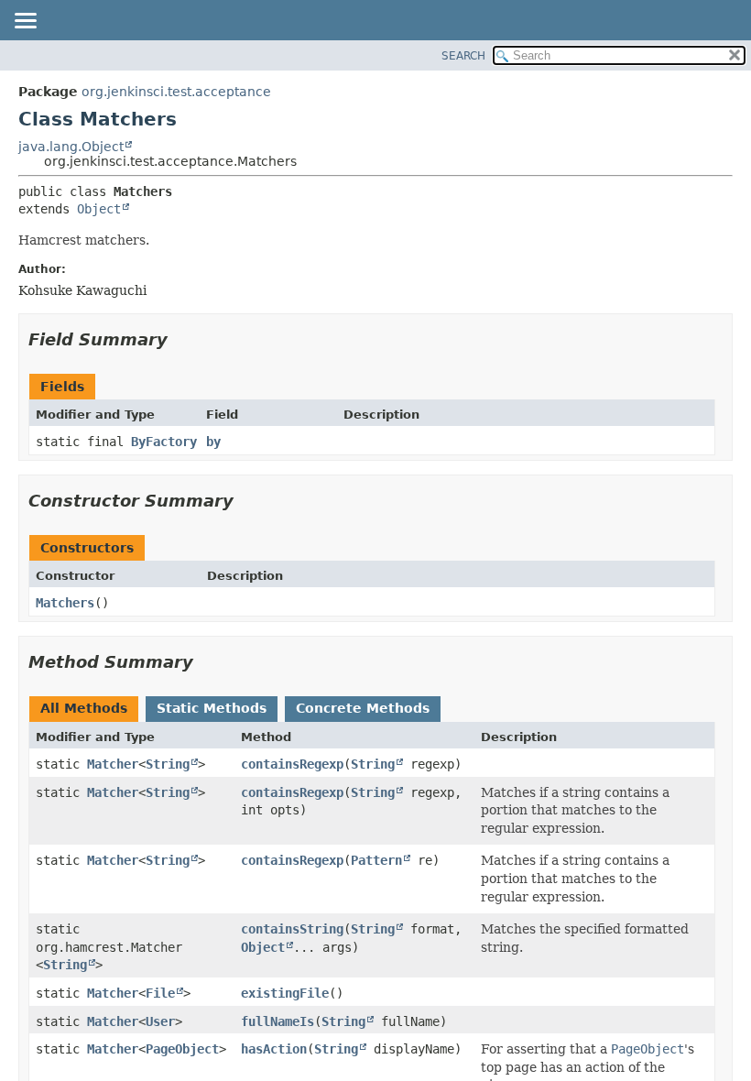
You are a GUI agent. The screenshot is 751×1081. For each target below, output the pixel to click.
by (213, 441)
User (160, 1021)
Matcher (112, 764)
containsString (292, 929)
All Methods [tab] (83, 708)
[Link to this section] (180, 339)
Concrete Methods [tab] (363, 708)
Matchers (65, 602)
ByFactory (164, 441)
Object (99, 209)
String (168, 764)
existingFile (285, 993)
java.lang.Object (71, 146)
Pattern (376, 860)
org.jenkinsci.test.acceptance (176, 91)
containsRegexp (292, 764)
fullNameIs (277, 1021)
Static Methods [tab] (212, 708)
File (160, 993)
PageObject (182, 1049)
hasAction (274, 1049)
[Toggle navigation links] (24, 22)
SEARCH (463, 55)
